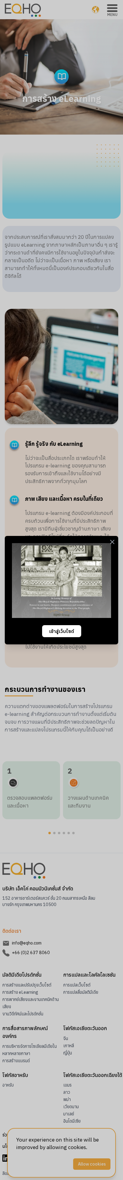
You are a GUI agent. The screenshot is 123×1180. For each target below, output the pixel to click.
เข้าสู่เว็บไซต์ (61, 631)
